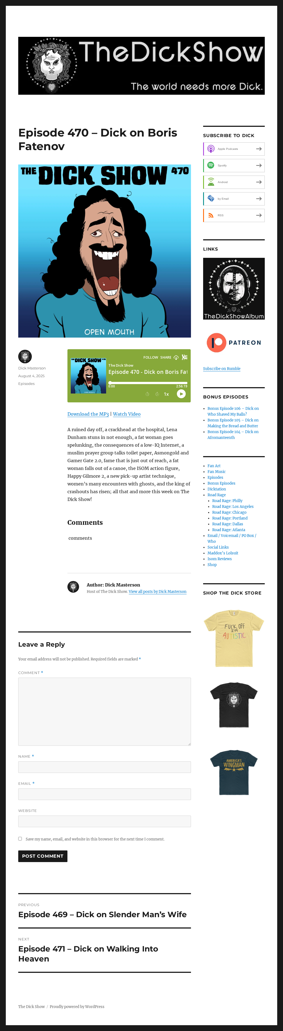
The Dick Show (31, 1006)
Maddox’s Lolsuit (223, 553)
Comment (30, 672)
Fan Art (214, 466)
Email (26, 783)
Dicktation (217, 489)
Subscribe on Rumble (221, 368)
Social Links (218, 547)
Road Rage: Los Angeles (233, 506)
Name (26, 756)
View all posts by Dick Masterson (158, 591)
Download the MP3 (88, 414)
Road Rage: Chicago (229, 512)
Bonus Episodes (221, 483)
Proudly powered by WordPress (77, 1006)
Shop (212, 564)
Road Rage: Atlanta (228, 530)
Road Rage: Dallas (227, 524)
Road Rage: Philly (227, 500)
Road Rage (217, 495)
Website (27, 810)
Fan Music (217, 471)
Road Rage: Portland (230, 518)
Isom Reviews (220, 559)
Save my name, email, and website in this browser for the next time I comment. (95, 839)
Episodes (26, 383)
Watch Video (127, 414)
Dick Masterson (32, 368)
